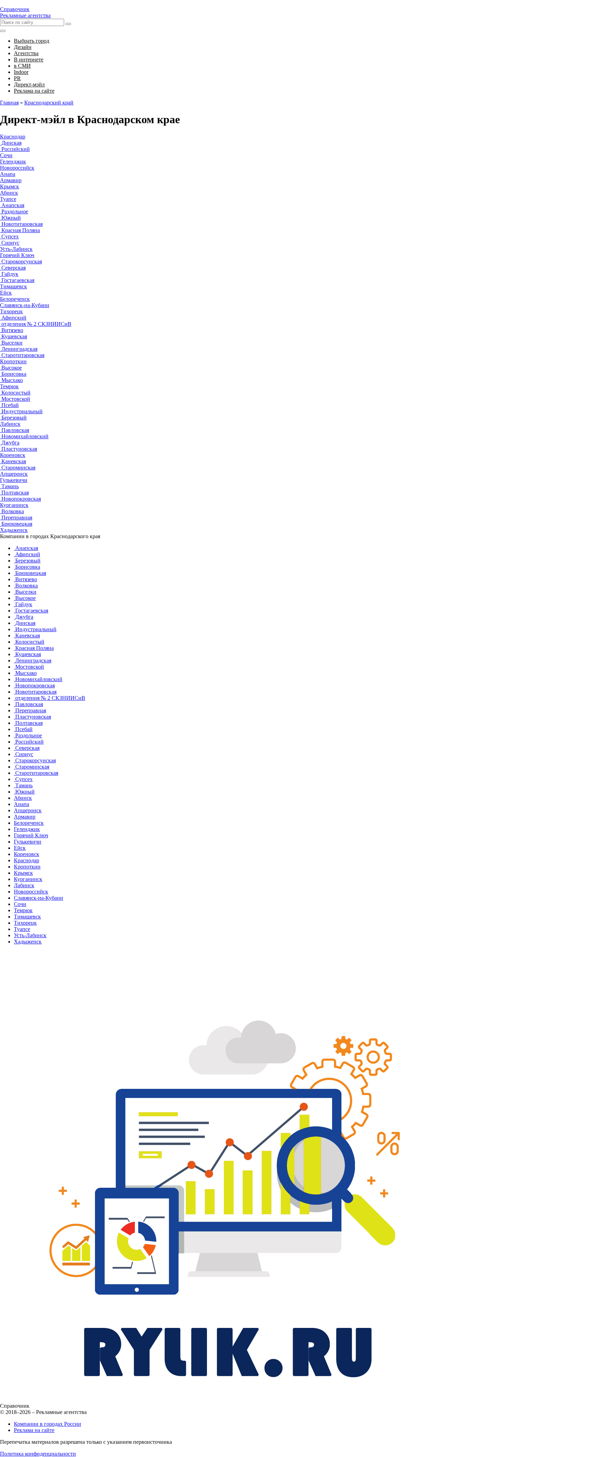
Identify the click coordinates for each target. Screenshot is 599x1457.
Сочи (6, 155)
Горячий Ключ (17, 255)
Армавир (10, 180)
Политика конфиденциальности (38, 1454)
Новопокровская (20, 499)
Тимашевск (13, 286)
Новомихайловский (24, 436)
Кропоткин (13, 361)
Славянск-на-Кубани (24, 305)
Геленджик (13, 161)
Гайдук (9, 274)
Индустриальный (21, 411)
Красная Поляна (20, 230)
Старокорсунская (21, 261)
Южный (10, 218)
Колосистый (15, 393)
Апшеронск (14, 474)
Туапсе (8, 199)
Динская (10, 143)
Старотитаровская (22, 355)
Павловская (14, 430)
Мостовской (15, 399)
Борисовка (13, 374)
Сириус (9, 243)
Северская (13, 268)
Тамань (9, 486)
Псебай (9, 405)
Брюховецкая (16, 524)
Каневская (13, 461)
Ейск (6, 293)
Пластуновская (18, 449)
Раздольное (14, 211)
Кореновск (12, 455)
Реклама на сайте (34, 1430)
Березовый (13, 418)
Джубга (9, 443)
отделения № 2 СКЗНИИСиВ (35, 324)
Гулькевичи (13, 480)
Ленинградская (18, 349)
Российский (15, 149)
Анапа (7, 174)
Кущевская (13, 336)
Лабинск (10, 424)
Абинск (9, 193)
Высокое (11, 368)
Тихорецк (11, 311)
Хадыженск (14, 530)
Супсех (9, 236)
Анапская (12, 205)
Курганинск (14, 505)
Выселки (11, 343)
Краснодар (12, 136)
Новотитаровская (21, 224)
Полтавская (14, 492)
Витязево (11, 330)
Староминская (17, 468)
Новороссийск (17, 168)
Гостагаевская (17, 280)
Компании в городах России (47, 1424)
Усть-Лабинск (16, 249)
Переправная (16, 517)
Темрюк (9, 386)
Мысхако (11, 380)
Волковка (12, 511)
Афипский (13, 318)
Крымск (9, 186)
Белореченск (15, 299)
